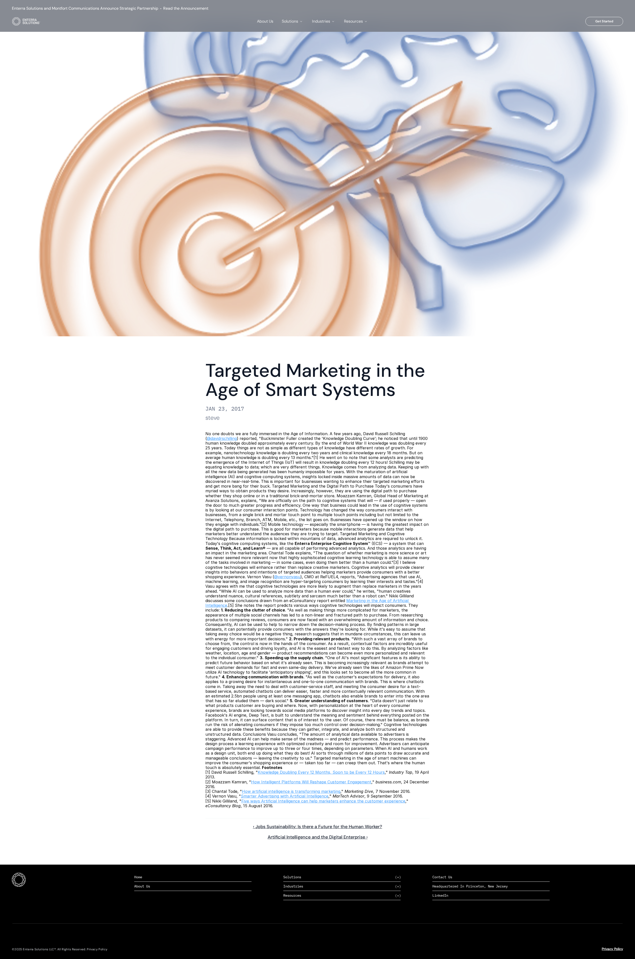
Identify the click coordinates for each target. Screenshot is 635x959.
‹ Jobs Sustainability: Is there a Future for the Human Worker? (317, 827)
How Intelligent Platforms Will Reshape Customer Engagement (311, 781)
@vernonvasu (287, 576)
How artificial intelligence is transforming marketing (291, 791)
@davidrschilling (222, 438)
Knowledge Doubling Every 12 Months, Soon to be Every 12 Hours (321, 772)
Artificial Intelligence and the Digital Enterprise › (318, 837)
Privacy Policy (612, 949)
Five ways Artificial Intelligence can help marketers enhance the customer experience (323, 801)
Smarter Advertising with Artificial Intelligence (284, 796)
